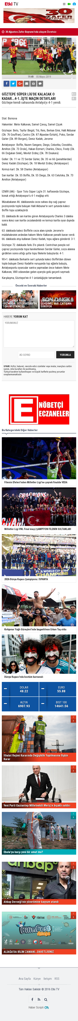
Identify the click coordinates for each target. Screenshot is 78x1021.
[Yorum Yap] (40, 84)
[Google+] (20, 84)
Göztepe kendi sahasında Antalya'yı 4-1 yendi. (31, 102)
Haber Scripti (36, 1007)
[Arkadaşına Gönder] (27, 84)
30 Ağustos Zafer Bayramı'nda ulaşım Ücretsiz (30, 31)
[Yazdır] (33, 84)
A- (74, 98)
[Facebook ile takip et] (32, 999)
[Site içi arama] (45, 999)
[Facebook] (6, 84)
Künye (37, 978)
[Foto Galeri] (74, 4)
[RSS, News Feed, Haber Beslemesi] (39, 999)
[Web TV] (69, 4)
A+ (74, 94)
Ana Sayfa (25, 978)
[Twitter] (13, 84)
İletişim (48, 978)
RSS (57, 978)
